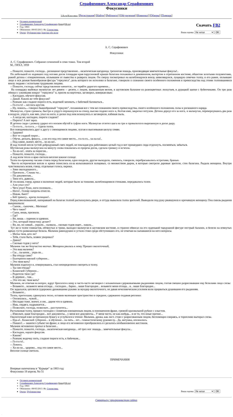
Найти (100, 15)
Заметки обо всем (49, 32)
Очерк (23, 32)
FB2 (216, 25)
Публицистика (34, 32)
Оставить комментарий (31, 21)
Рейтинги (112, 15)
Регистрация (86, 15)
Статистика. (53, 29)
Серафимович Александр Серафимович (116, 3)
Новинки (142, 15)
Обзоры (154, 15)
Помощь (166, 15)
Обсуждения (127, 15)
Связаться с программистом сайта (116, 400)
